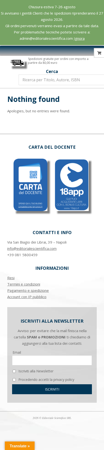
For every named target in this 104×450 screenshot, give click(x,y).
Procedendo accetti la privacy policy (45, 379)
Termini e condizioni (23, 284)
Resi (11, 277)
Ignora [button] (79, 38)
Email (17, 352)
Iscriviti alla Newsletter (35, 371)
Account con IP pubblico (26, 296)
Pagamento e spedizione (28, 290)
